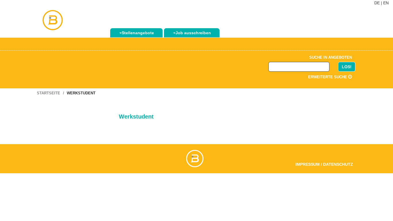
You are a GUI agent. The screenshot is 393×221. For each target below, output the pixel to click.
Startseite (48, 93)
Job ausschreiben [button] (193, 33)
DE (377, 3)
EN (386, 3)
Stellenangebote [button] (138, 33)
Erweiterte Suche (328, 77)
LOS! (347, 66)
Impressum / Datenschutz (324, 164)
